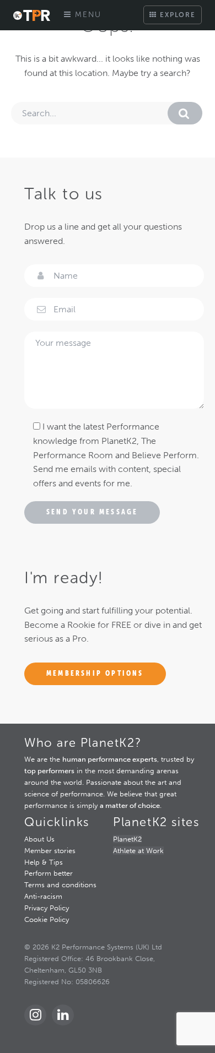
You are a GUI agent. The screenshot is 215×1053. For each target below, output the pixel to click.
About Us (39, 839)
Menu (86, 14)
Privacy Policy (46, 908)
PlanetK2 (127, 839)
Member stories (50, 850)
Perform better (48, 873)
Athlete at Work (138, 850)
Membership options (95, 673)
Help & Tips (43, 862)
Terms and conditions (60, 885)
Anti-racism (43, 896)
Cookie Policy (46, 919)
